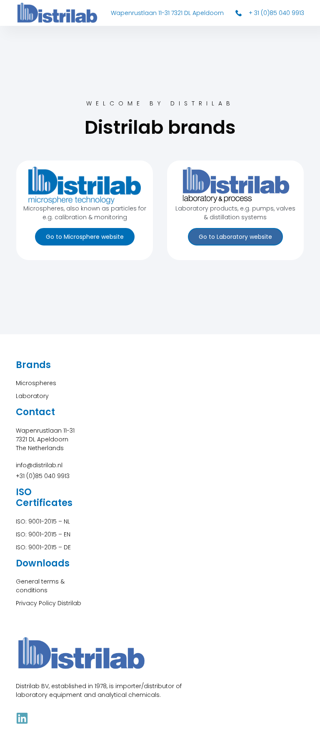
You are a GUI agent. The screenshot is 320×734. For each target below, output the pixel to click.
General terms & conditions (40, 585)
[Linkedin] (22, 718)
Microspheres (36, 383)
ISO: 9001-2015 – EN (43, 534)
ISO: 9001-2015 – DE (43, 547)
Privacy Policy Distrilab (48, 603)
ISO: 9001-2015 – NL (43, 521)
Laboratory (32, 396)
